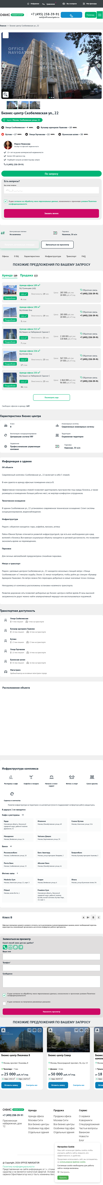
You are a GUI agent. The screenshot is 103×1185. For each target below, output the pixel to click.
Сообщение (7, 973)
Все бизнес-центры (38, 1124)
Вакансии (84, 1132)
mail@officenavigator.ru (49, 17)
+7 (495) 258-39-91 (45, 14)
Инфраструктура (53, 256)
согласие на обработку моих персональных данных (36, 201)
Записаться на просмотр (57, 244)
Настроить (64, 1172)
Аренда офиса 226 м (29, 350)
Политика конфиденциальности (18, 1166)
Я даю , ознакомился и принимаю (53, 202)
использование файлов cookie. (73, 1162)
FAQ (84, 256)
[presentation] (4, 65)
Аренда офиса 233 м (29, 372)
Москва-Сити (35, 1120)
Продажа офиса (62, 1116)
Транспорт (71, 256)
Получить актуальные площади (19, 244)
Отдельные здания (38, 1132)
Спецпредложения (89, 1124)
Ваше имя (7, 951)
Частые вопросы (88, 1128)
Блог (81, 1140)
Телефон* (6, 962)
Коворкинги (85, 1120)
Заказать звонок (51, 213)
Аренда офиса (36, 1116)
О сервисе (84, 1116)
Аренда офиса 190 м (29, 306)
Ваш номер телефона (10, 185)
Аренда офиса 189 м (29, 285)
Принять (63, 1178)
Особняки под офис (38, 1128)
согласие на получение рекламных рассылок (31, 1002)
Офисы (5, 256)
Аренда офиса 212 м (29, 328)
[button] (49, 97)
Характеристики (32, 256)
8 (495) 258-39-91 (15, 164)
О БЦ (16, 256)
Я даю (28, 1002)
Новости (84, 1136)
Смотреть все (31, 1085)
